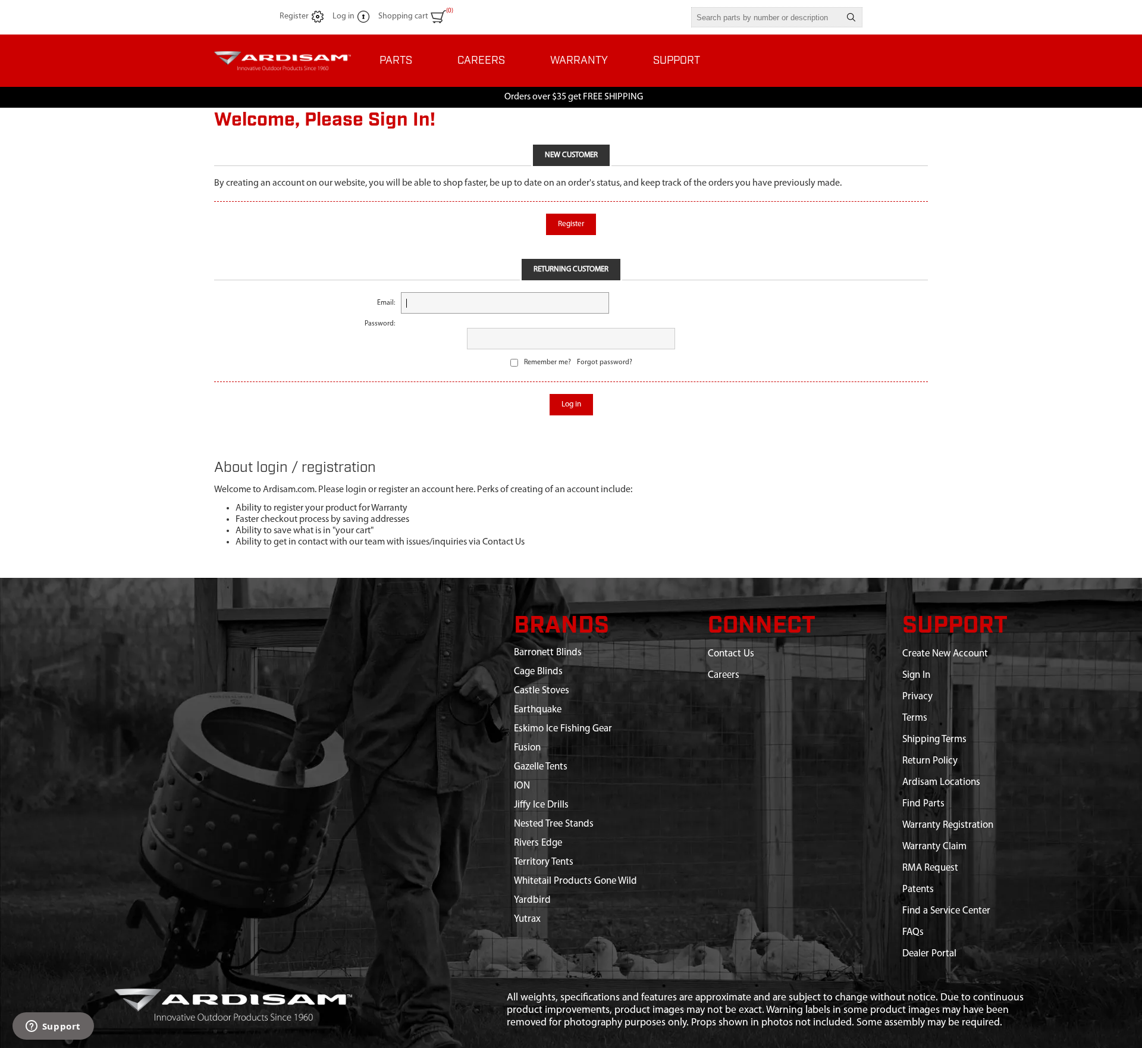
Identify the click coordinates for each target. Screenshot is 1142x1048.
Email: (386, 302)
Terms (914, 718)
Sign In (916, 675)
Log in (343, 16)
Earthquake (537, 710)
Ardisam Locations (941, 782)
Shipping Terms (934, 739)
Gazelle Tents (540, 767)
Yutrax (527, 919)
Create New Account (945, 654)
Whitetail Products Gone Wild (575, 881)
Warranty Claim (934, 846)
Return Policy (930, 761)
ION (522, 786)
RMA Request (930, 868)
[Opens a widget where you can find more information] (53, 1027)
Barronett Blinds (548, 652)
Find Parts (923, 804)
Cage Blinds (538, 672)
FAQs (913, 932)
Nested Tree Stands (554, 824)
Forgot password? (604, 362)
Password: (380, 323)
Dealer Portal (929, 954)
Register (294, 16)
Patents (918, 889)
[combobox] (766, 17)
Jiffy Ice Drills (541, 805)
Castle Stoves (541, 691)
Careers (723, 675)
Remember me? (547, 362)
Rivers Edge (538, 843)
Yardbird (532, 900)
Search (851, 17)
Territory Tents (543, 862)
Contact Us (731, 654)
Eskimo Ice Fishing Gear (563, 729)
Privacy (917, 697)
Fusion (527, 748)
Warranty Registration (947, 825)
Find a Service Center (946, 911)
